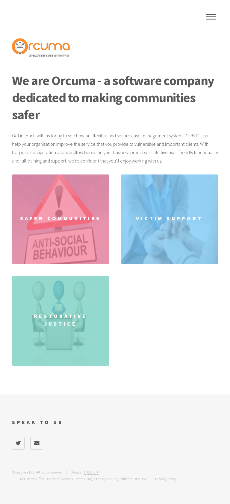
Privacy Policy (165, 478)
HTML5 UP (91, 472)
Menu (210, 17)
